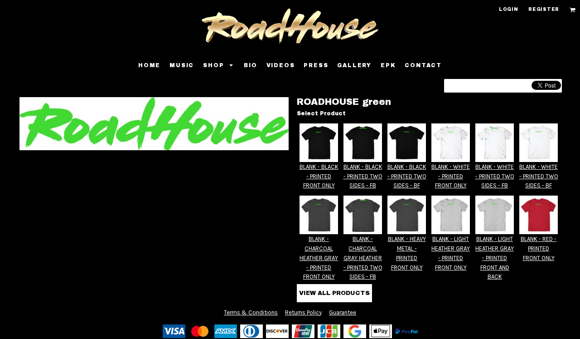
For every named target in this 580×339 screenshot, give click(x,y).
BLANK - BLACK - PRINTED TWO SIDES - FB (362, 176)
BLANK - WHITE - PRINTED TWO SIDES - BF (538, 176)
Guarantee (342, 312)
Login (508, 9)
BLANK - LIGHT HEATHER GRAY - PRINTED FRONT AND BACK (494, 258)
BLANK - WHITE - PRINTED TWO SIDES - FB (494, 176)
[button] (572, 10)
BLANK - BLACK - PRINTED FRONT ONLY (319, 176)
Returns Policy (303, 312)
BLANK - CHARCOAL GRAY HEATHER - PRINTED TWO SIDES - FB (362, 258)
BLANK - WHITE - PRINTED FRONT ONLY (450, 176)
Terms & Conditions (251, 312)
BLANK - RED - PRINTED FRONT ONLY (538, 248)
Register (543, 9)
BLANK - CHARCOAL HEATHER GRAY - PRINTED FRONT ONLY (319, 258)
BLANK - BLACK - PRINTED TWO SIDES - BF (406, 176)
